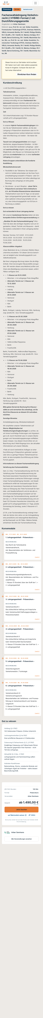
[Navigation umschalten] (35, 3)
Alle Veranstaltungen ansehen (21, 839)
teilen (33, 815)
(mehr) (37, 557)
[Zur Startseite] (6, 3)
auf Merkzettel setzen (16, 815)
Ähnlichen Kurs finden (26, 74)
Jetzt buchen (21, 809)
